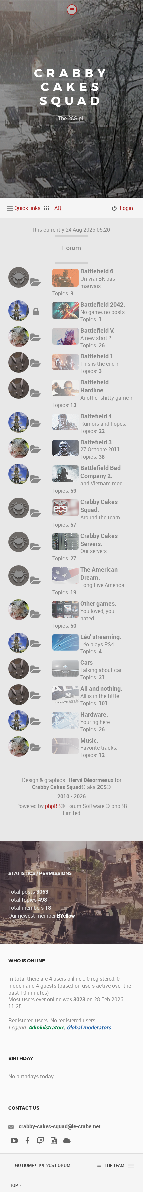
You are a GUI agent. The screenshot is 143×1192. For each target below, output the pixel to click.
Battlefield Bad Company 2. (100, 472)
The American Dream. (99, 573)
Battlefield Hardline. (94, 386)
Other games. (98, 603)
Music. (89, 740)
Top (14, 1185)
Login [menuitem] (126, 208)
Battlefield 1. (97, 356)
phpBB (53, 806)
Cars (86, 662)
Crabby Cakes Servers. (99, 539)
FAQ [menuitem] (56, 208)
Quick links (27, 208)
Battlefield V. (97, 330)
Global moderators (89, 1027)
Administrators (46, 1027)
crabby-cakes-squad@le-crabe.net (60, 1126)
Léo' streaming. (100, 637)
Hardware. (94, 714)
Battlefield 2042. (102, 304)
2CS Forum (58, 1165)
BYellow (66, 915)
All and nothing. (101, 688)
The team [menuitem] (114, 1165)
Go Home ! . (27, 1165)
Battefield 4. (96, 416)
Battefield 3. (96, 442)
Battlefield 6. (97, 271)
